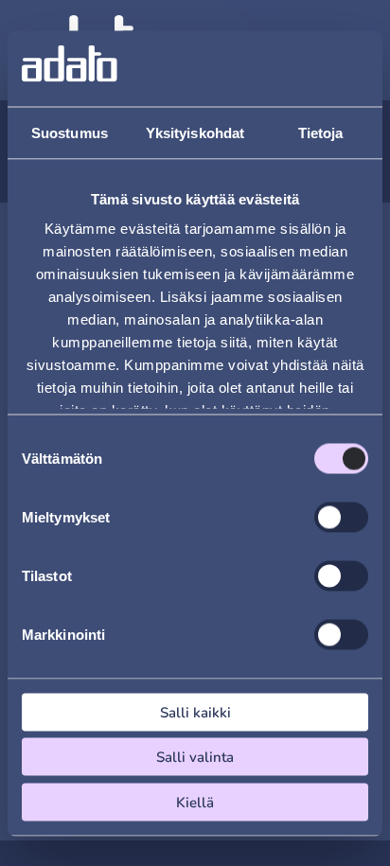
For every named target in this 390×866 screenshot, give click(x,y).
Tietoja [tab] (321, 132)
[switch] (341, 517)
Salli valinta (195, 757)
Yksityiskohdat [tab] (195, 132)
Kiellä (195, 801)
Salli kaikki (195, 711)
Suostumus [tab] (69, 132)
